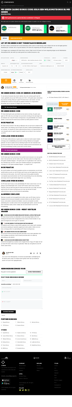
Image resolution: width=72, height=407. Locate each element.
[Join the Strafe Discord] (20, 390)
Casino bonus (21, 82)
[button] (67, 2)
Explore (39, 363)
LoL (55, 368)
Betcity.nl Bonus (35, 322)
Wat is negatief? (7, 301)
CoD (55, 377)
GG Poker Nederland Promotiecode (57, 195)
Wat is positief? (7, 291)
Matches (39, 365)
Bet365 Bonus (58, 108)
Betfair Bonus (20, 345)
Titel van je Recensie (7, 287)
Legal (21, 374)
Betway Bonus (6, 342)
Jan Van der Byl (8, 87)
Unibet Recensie (36, 28)
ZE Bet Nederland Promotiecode (57, 198)
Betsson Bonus (20, 335)
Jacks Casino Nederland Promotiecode (58, 170)
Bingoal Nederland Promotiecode (57, 191)
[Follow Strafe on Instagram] (28, 390)
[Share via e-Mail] (31, 253)
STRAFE (3, 365)
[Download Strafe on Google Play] (5, 383)
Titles (56, 363)
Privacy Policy (22, 376)
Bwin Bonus (34, 335)
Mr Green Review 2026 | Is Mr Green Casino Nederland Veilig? (59, 97)
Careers (21, 370)
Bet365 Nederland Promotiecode (57, 156)
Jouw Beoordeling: (6, 284)
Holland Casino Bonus (59, 126)
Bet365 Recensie (12, 27)
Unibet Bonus (58, 118)
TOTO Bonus (6, 325)
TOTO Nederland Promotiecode (57, 177)
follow (21, 388)
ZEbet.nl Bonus (20, 322)
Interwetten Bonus (21, 342)
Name (3, 280)
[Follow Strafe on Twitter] (22, 390)
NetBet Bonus (35, 339)
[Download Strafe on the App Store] (5, 380)
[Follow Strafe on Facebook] (25, 390)
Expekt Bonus (6, 332)
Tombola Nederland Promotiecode (57, 184)
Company (22, 363)
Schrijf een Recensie (34, 271)
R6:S (55, 375)
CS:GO (56, 365)
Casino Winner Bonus (8, 335)
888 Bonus (5, 348)
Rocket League (58, 380)
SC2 (55, 382)
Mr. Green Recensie (11, 5)
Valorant (56, 373)
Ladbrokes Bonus (36, 342)
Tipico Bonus (6, 345)
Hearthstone (57, 387)
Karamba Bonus (21, 348)
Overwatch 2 (57, 385)
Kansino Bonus (20, 325)
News (38, 370)
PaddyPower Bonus (36, 345)
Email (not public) (28, 280)
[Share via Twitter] (40, 253)
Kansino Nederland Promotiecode (57, 188)
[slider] (16, 284)
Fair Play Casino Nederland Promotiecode (59, 181)
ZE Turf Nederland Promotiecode (57, 202)
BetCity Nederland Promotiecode (57, 160)
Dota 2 (56, 370)
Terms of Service (23, 378)
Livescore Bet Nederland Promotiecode (58, 205)
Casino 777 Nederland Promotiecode (58, 174)
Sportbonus (14, 82)
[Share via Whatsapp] (34, 253)
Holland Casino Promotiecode (56, 163)
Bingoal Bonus (6, 322)
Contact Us (22, 368)
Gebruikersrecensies (29, 82)
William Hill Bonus (7, 339)
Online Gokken (4, 5)
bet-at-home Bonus (21, 339)
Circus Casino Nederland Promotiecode (58, 167)
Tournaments (40, 368)
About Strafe (22, 365)
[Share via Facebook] (37, 253)
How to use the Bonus (6, 82)
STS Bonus (34, 332)
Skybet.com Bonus (21, 332)
